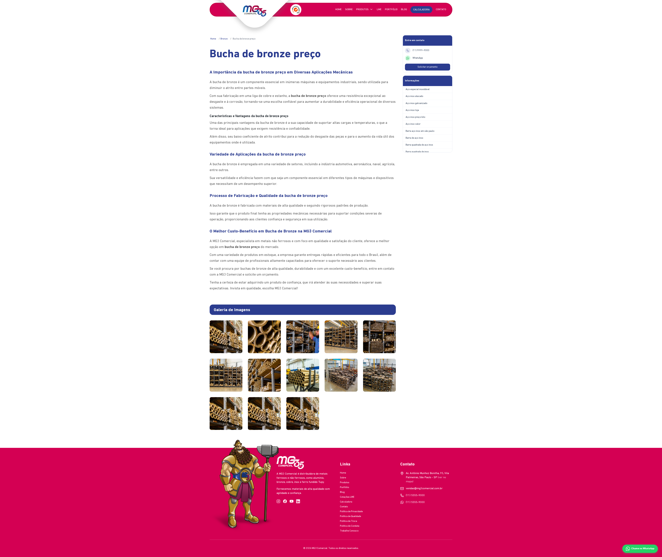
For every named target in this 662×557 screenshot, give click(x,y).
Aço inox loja (412, 110)
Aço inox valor (413, 124)
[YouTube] (291, 501)
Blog (404, 9)
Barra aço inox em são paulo (420, 131)
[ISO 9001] (295, 9)
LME (379, 9)
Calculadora (346, 502)
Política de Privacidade (351, 511)
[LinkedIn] (298, 501)
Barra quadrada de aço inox (419, 145)
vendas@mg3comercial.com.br (424, 488)
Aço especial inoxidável (418, 89)
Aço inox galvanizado (416, 103)
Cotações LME (347, 497)
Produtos (362, 9)
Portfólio (391, 9)
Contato (441, 9)
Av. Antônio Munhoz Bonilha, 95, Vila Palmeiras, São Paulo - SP (427, 477)
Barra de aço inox (414, 138)
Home (338, 9)
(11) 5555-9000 (415, 495)
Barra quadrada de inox (417, 152)
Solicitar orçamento (428, 67)
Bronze (224, 39)
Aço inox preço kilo (415, 117)
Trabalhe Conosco (349, 531)
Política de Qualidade (350, 516)
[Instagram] (278, 501)
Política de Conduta (349, 526)
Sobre (349, 9)
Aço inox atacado (414, 96)
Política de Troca (348, 521)
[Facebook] (285, 501)
